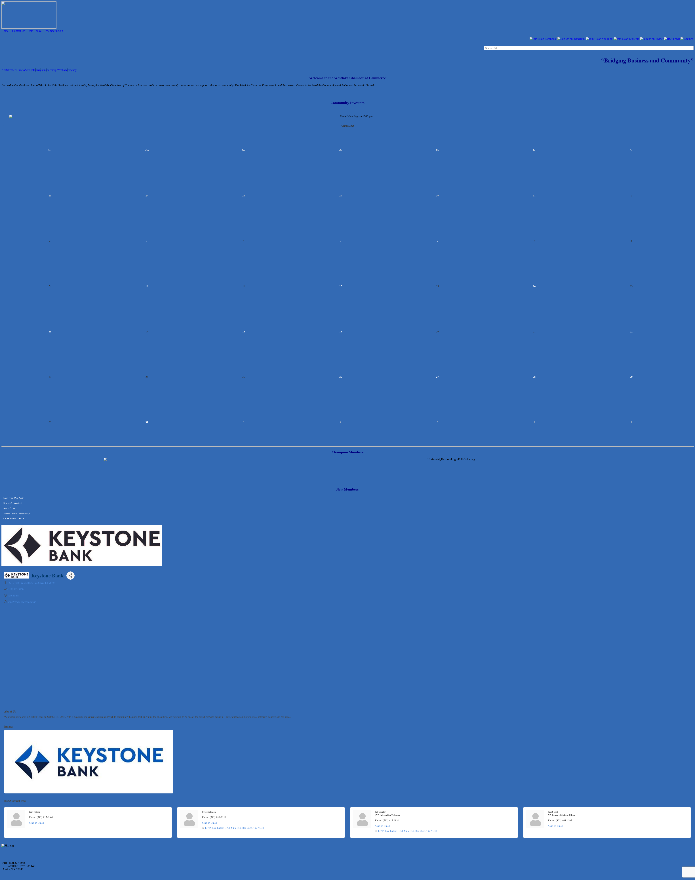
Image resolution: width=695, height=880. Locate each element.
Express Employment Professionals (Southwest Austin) (27, 510)
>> (692, 125)
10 (147, 286)
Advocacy (71, 70)
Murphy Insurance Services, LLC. (18, 505)
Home (5, 30)
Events (37, 70)
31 (147, 422)
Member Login (54, 30)
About (5, 70)
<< (2, 125)
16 (50, 331)
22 (631, 331)
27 (437, 377)
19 (340, 331)
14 (534, 286)
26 (340, 377)
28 (534, 377)
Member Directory (16, 70)
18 (243, 331)
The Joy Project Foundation (15, 515)
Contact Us (18, 30)
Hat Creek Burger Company (15, 500)
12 (340, 286)
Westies (42, 70)
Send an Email (36, 822)
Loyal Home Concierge (13, 520)
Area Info (29, 70)
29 (631, 377)
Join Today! (35, 30)
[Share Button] (70, 575)
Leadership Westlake (56, 70)
